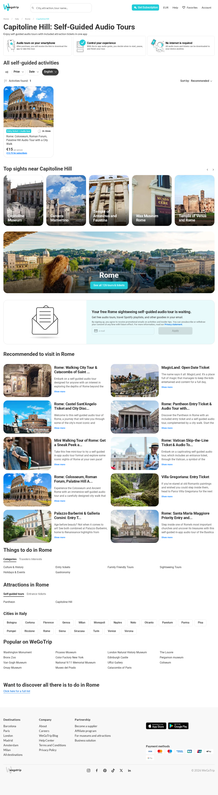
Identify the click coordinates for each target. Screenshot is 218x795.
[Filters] (6, 72)
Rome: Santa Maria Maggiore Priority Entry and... (185, 515)
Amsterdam (10, 745)
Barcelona (9, 726)
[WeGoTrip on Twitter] (121, 770)
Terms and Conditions (52, 745)
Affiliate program (85, 731)
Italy (17, 19)
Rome (27, 19)
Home (6, 19)
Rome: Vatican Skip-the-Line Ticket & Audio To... (184, 442)
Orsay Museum (12, 667)
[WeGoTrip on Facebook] (96, 770)
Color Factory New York (69, 657)
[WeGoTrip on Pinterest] (105, 770)
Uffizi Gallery (115, 662)
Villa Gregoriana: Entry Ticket (185, 477)
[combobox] (62, 8)
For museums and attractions (93, 735)
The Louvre (166, 652)
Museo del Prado (66, 667)
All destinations (12, 755)
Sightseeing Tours (170, 567)
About (43, 726)
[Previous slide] (207, 170)
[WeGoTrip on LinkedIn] (129, 770)
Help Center (46, 740)
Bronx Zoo (9, 657)
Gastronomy (63, 572)
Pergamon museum (171, 657)
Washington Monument (17, 652)
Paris (6, 731)
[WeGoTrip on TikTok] (113, 770)
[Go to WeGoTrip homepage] (14, 7)
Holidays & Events (14, 572)
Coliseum (165, 662)
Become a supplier (86, 726)
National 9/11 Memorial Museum (76, 662)
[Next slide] (213, 170)
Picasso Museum (66, 652)
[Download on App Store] (156, 726)
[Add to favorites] (49, 90)
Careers (44, 731)
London (8, 735)
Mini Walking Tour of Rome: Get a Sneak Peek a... (79, 442)
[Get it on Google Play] (178, 726)
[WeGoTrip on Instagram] (88, 770)
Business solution (85, 740)
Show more (59, 391)
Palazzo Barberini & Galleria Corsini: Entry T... (77, 515)
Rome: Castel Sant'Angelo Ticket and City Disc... (75, 406)
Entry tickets (63, 567)
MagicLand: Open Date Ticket (185, 367)
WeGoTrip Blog (48, 735)
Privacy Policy (48, 750)
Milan (7, 750)
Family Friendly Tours (121, 567)
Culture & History (13, 567)
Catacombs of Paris (119, 667)
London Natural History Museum (127, 652)
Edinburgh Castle (118, 657)
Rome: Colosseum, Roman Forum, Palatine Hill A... (75, 479)
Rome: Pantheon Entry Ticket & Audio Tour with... (186, 406)
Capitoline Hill (42, 19)
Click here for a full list (16, 691)
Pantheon (9, 602)
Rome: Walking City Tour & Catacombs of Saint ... (75, 369)
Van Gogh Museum (15, 662)
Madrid (8, 740)
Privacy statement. (174, 324)
